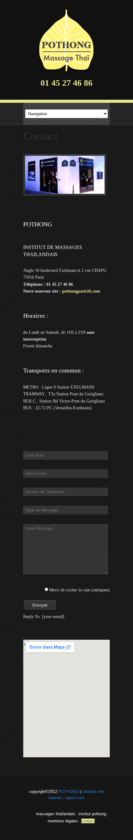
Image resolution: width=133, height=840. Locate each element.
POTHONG (68, 791)
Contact (88, 821)
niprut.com (75, 797)
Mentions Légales (63, 821)
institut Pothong (92, 814)
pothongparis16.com (81, 291)
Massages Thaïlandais (55, 814)
